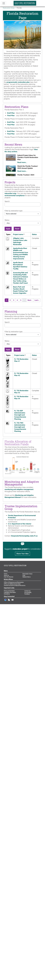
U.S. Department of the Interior (19, 524)
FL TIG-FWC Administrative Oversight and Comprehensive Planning (20, 427)
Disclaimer (7, 594)
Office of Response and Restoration (14, 582)
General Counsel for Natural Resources (14, 585)
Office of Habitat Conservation (12, 584)
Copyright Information (10, 592)
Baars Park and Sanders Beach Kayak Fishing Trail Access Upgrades (20, 290)
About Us (6, 575)
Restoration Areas (9, 8)
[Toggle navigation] (3, 3)
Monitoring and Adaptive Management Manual (19, 496)
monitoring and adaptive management (19, 489)
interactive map (10, 193)
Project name (19, 234)
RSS (9, 601)
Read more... (22, 162)
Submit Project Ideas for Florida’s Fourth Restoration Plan (27, 157)
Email (13, 601)
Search (7, 201)
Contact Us (27, 591)
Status (7, 220)
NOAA (5, 601)
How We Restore (8, 577)
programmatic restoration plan (18, 82)
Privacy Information (9, 591)
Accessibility (27, 592)
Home (5, 574)
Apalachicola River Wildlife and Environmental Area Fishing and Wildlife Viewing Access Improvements (20, 253)
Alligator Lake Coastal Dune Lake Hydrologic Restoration (20, 241)
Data (23, 575)
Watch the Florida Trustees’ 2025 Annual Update (27, 167)
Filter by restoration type (13, 211)
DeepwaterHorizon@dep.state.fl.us (24, 536)
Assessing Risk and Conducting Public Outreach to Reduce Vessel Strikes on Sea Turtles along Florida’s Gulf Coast (20, 278)
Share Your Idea (22, 554)
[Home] (24, 3)
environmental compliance (15, 196)
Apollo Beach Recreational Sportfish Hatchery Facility (20, 266)
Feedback (27, 594)
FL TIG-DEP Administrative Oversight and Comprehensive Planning (20, 415)
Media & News (26, 577)
